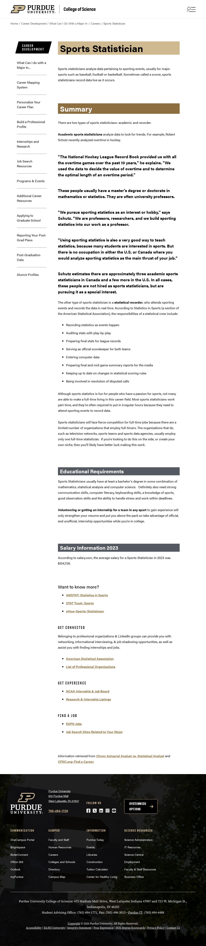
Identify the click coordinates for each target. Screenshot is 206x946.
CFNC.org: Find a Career (76, 761)
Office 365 (16, 862)
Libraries (92, 855)
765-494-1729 (58, 810)
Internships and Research (28, 144)
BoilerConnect (19, 855)
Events (91, 847)
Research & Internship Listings (88, 699)
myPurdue (16, 877)
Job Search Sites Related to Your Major (94, 731)
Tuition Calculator (97, 869)
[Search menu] (191, 9)
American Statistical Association (90, 658)
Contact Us (173, 928)
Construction (95, 862)
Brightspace (17, 847)
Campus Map (56, 877)
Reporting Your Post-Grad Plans (31, 237)
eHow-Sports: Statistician (85, 611)
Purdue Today (95, 840)
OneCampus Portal (22, 840)
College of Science (80, 8)
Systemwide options (137, 806)
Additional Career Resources (29, 198)
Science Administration (138, 840)
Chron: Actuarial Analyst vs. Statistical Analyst (130, 756)
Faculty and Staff (58, 840)
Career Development (33, 23)
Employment (132, 862)
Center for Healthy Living (102, 877)
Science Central (133, 855)
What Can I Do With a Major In (68, 23)
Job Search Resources (24, 163)
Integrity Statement (79, 928)
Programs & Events (31, 181)
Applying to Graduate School (29, 218)
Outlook (15, 869)
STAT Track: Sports (80, 603)
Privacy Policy (156, 928)
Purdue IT (135, 912)
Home (14, 23)
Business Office (134, 877)
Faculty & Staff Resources (140, 869)
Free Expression (103, 928)
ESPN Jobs (74, 723)
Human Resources (59, 847)
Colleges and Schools (61, 862)
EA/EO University (54, 928)
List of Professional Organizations (90, 666)
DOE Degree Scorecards (130, 928)
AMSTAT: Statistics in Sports (87, 595)
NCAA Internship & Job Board (87, 691)
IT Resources (132, 847)
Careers (95, 23)
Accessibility (34, 928)
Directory (54, 869)
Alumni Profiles (28, 274)
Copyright (74, 923)
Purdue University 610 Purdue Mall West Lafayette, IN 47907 (63, 796)
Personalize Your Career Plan (28, 104)
